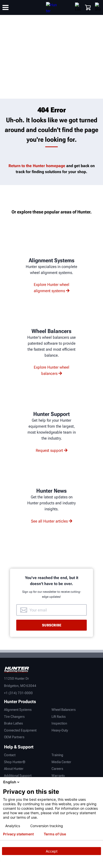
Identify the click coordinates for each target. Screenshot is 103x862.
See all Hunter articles (49, 521)
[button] (88, 7)
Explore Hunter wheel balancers (51, 370)
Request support (49, 450)
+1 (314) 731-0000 (18, 693)
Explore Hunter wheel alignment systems (52, 287)
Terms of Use (55, 834)
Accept (52, 851)
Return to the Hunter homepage (36, 165)
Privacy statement (18, 834)
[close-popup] (98, 782)
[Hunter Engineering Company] (51, 7)
